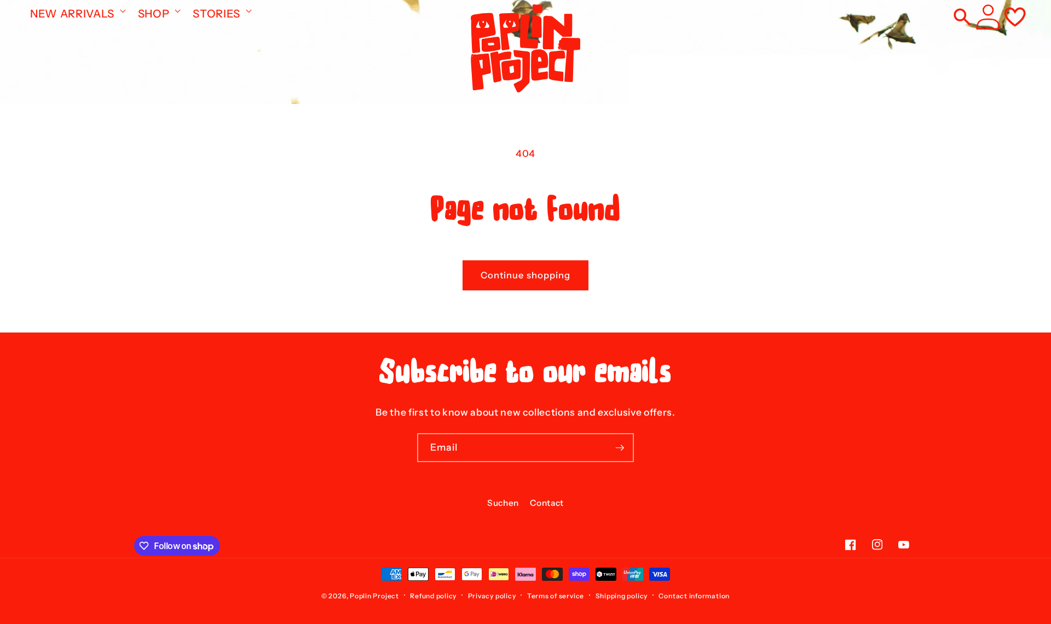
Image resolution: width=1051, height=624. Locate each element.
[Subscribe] (620, 448)
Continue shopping (526, 275)
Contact (547, 503)
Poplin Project (374, 596)
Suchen (503, 503)
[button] (77, 10)
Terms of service (555, 596)
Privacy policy (492, 596)
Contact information (694, 596)
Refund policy (433, 596)
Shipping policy (622, 596)
